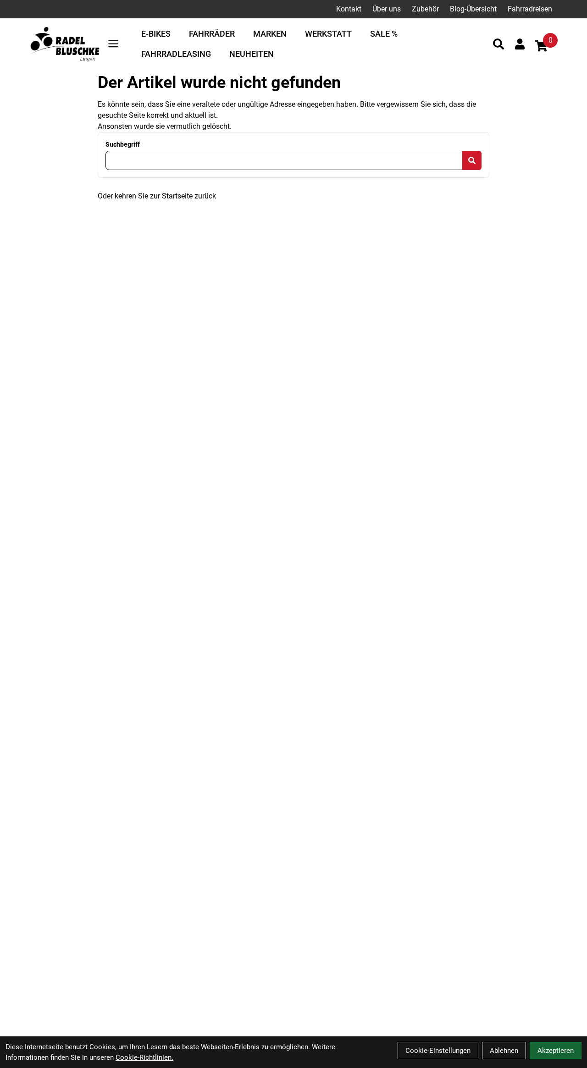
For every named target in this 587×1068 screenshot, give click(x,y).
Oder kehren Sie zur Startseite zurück (157, 196)
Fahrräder (212, 34)
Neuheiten (251, 54)
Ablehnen (504, 1050)
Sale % (384, 34)
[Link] (113, 44)
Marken (270, 34)
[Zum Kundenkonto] (520, 44)
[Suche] (498, 44)
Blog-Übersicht (473, 9)
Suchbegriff (122, 144)
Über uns (386, 9)
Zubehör (425, 9)
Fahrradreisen (530, 9)
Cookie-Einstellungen (438, 1050)
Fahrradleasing (176, 54)
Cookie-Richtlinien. (144, 1057)
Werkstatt (328, 34)
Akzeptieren (555, 1050)
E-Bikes (156, 34)
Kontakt (348, 9)
